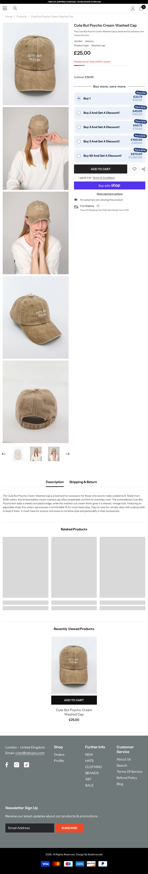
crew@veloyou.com (30, 753)
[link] (134, 169)
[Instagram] (16, 764)
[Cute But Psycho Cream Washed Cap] (74, 665)
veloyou (89, 41)
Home (8, 16)
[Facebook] (6, 764)
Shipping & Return (83, 482)
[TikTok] (26, 764)
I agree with (85, 177)
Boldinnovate (95, 854)
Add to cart (100, 169)
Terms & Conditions (104, 177)
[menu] (5, 8)
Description (55, 482)
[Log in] (133, 8)
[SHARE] (142, 169)
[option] (18, 454)
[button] (3, 454)
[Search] (15, 8)
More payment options (110, 193)
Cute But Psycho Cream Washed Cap (74, 712)
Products (22, 16)
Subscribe (69, 828)
